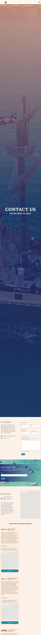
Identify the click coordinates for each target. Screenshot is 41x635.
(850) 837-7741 (6, 438)
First (22, 424)
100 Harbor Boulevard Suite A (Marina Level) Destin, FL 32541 (7, 498)
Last (31, 424)
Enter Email (23, 431)
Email (2, 473)
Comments (25, 436)
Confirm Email (33, 431)
